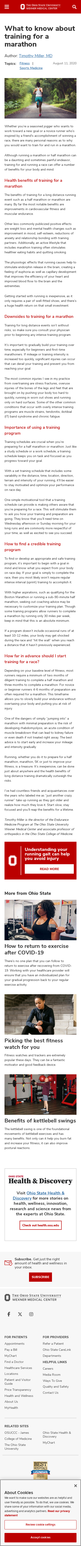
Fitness (25, 63)
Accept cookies (40, 1537)
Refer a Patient (53, 1344)
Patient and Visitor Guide (17, 1382)
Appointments (14, 1344)
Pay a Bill (10, 1350)
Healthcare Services (18, 1368)
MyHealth (11, 1408)
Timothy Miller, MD (35, 55)
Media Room (52, 1375)
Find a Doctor (14, 1362)
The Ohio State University (15, 1447)
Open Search (74, 7)
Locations (11, 1374)
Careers (48, 1368)
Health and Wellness (18, 1396)
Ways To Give (52, 1381)
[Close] (76, 1486)
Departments (52, 1356)
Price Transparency (17, 1390)
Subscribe (40, 1277)
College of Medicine (18, 1439)
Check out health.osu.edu (40, 1225)
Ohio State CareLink (57, 1350)
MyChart (10, 1356)
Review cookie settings (41, 1524)
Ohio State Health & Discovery (57, 1434)
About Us (11, 1402)
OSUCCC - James (16, 1433)
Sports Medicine (31, 68)
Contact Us (50, 1393)
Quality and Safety (56, 1386)
